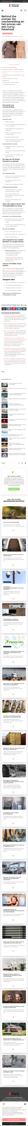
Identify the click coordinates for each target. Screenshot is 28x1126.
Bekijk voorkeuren (14, 1123)
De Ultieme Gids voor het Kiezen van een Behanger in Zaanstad (16, 449)
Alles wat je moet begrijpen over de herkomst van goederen (13, 684)
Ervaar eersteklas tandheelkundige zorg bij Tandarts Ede (13, 1007)
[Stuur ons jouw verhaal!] (14, 472)
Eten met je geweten (9, 331)
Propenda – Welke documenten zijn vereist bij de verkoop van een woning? (13, 652)
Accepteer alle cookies (14, 1119)
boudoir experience (10, 270)
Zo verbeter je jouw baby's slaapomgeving (11, 813)
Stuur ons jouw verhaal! (14, 476)
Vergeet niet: (5, 80)
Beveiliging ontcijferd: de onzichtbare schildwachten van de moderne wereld (13, 781)
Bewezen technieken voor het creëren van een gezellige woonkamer (12, 878)
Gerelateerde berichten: (9, 84)
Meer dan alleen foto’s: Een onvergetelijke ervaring (12, 72)
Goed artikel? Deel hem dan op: (11, 82)
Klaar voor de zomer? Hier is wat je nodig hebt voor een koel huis (13, 942)
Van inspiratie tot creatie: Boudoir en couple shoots (13, 75)
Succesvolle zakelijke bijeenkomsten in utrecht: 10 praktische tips (17, 394)
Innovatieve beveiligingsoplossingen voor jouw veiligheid (13, 588)
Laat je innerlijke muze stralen (9, 78)
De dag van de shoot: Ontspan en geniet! (12, 69)
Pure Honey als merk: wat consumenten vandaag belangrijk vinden (16, 444)
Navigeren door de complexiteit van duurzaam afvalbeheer (13, 748)
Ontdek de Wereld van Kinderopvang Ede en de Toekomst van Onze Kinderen (13, 911)
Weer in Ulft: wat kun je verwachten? (14, 323)
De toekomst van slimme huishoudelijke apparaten (11, 619)
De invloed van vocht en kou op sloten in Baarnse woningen (17, 409)
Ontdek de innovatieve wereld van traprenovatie (13, 555)
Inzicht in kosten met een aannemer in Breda (16, 438)
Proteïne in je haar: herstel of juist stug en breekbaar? (17, 420)
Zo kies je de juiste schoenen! (12, 315)
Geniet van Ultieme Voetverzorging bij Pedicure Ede (13, 1071)
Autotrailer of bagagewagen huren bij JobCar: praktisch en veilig (17, 425)
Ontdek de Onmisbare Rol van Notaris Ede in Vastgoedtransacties (13, 1039)
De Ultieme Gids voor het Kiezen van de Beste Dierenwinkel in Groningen (17, 454)
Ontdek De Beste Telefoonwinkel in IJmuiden (16, 415)
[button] (25, 1104)
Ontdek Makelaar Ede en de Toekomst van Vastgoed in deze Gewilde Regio (12, 975)
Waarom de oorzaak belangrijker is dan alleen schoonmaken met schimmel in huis (12, 435)
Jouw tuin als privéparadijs (11, 522)
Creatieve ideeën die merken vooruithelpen (15, 384)
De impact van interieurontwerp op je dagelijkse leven (13, 845)
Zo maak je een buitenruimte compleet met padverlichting (12, 716)
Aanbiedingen (7, 33)
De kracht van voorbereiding (9, 67)
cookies (4, 1113)
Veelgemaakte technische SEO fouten (17, 398)
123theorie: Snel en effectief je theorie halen (17, 430)
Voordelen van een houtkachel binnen (17, 388)
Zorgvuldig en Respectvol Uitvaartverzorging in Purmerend (16, 404)
